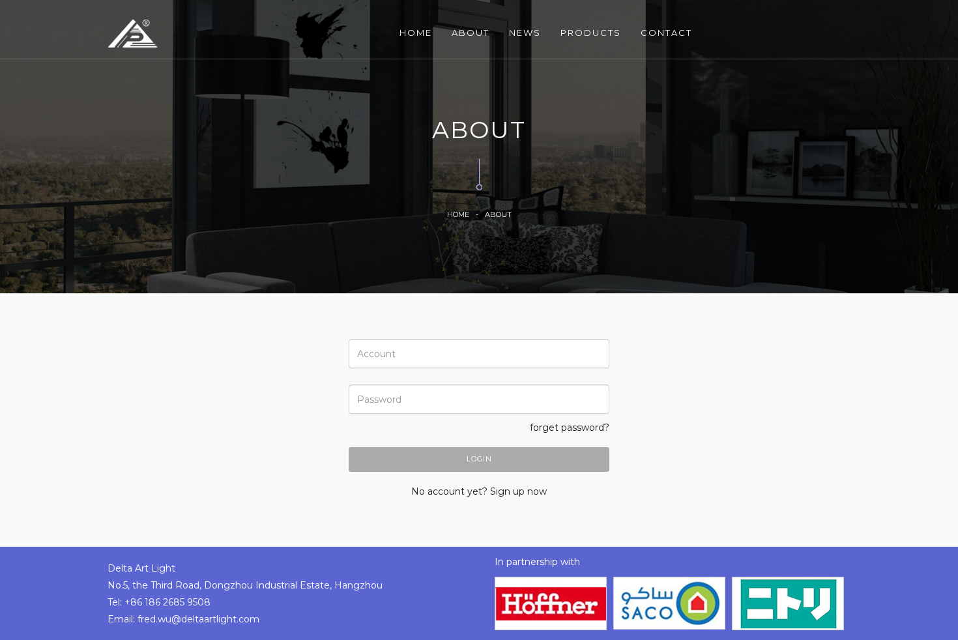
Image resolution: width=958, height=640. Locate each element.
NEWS (525, 32)
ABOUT (470, 32)
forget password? (569, 427)
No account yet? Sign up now (479, 491)
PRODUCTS (590, 32)
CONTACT (666, 32)
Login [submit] (479, 458)
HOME (415, 32)
